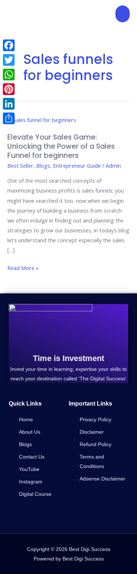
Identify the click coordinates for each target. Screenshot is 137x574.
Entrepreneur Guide (77, 165)
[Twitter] (8, 60)
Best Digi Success (33, 13)
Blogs (43, 165)
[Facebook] (8, 45)
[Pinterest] (8, 89)
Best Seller (20, 165)
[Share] (8, 118)
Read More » (23, 267)
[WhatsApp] (8, 74)
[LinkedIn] (8, 103)
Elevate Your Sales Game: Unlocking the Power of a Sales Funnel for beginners (61, 146)
